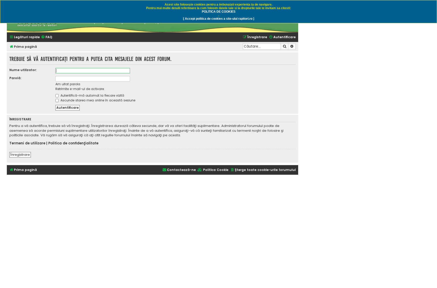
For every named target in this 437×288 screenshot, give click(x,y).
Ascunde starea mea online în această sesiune (97, 100)
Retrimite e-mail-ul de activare (79, 89)
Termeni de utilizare (27, 143)
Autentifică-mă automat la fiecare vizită (91, 95)
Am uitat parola (67, 84)
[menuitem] (46, 37)
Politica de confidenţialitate (73, 143)
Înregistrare (20, 154)
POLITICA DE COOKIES (218, 11)
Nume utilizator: (23, 70)
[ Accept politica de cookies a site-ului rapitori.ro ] (218, 18)
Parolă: (15, 78)
